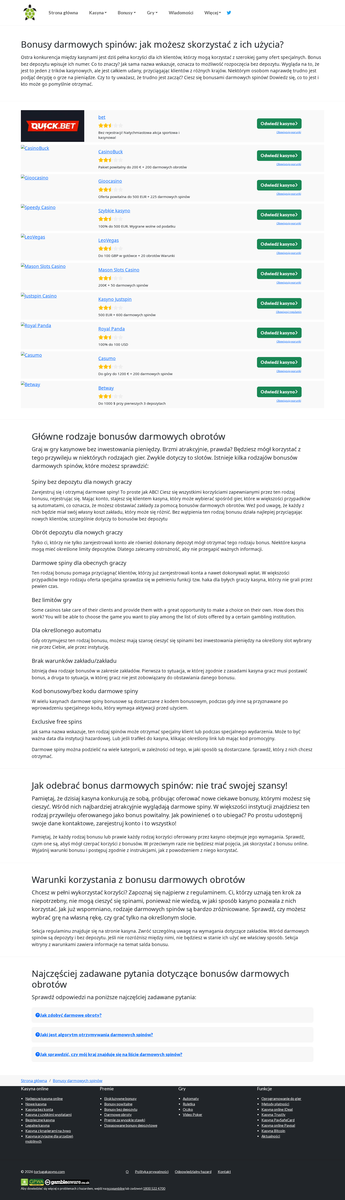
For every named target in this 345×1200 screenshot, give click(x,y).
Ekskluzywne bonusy (120, 1098)
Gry (150, 12)
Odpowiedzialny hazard (193, 1171)
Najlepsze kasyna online (44, 1098)
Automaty (191, 1098)
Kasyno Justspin (115, 299)
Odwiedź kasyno (278, 123)
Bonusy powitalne (118, 1104)
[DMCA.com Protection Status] (24, 1182)
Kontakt (224, 1171)
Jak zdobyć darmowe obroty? (71, 1015)
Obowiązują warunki (288, 132)
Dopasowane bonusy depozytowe (130, 1125)
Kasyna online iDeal (277, 1109)
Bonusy (125, 12)
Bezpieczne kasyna (40, 1120)
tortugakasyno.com (49, 1171)
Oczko (188, 1109)
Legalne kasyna (37, 1125)
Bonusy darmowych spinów (77, 1080)
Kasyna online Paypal (278, 1125)
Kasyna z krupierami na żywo (48, 1131)
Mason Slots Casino (118, 270)
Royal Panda (111, 329)
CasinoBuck (110, 152)
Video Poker (192, 1114)
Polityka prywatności (152, 1171)
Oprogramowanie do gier (281, 1098)
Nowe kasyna (35, 1104)
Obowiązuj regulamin (289, 311)
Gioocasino (110, 181)
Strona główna (63, 12)
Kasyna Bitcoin (273, 1131)
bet (101, 117)
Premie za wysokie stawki (124, 1120)
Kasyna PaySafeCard (278, 1120)
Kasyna (96, 12)
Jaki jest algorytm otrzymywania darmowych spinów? (96, 1034)
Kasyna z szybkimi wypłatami (48, 1114)
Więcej (211, 12)
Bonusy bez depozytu (120, 1109)
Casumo (107, 358)
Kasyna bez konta (39, 1109)
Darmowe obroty (118, 1114)
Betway (106, 388)
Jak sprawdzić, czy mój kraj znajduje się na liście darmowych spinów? (111, 1054)
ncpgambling (116, 1188)
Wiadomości (181, 12)
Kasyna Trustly (273, 1114)
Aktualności (270, 1136)
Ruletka (189, 1104)
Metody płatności (275, 1104)
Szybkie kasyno (114, 211)
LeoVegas (108, 240)
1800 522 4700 (154, 1188)
